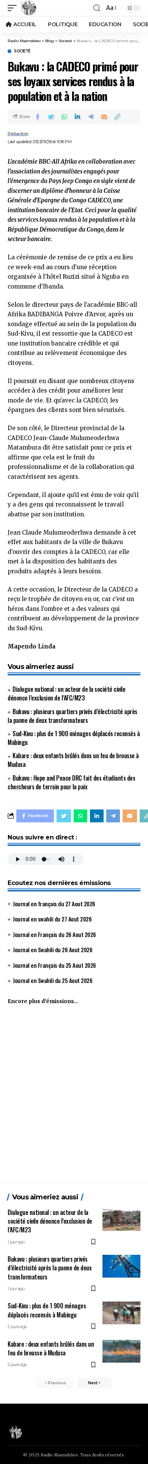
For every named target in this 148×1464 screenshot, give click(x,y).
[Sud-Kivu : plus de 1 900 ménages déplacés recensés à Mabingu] (121, 1313)
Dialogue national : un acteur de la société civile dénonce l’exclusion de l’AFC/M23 (66, 693)
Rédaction (18, 133)
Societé (22, 51)
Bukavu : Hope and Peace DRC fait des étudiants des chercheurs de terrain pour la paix (71, 782)
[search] (96, 8)
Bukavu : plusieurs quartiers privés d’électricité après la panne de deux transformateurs (72, 716)
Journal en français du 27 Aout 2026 (54, 903)
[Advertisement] (74, 1097)
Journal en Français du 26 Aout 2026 (54, 934)
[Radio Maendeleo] (28, 8)
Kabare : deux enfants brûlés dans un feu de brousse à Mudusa (73, 760)
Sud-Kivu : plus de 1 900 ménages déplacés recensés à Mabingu (74, 738)
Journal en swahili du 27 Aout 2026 (52, 919)
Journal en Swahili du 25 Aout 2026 (52, 980)
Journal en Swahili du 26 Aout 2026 (52, 949)
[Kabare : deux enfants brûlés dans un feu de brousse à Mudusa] (121, 1351)
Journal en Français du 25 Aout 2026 (54, 965)
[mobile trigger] (14, 8)
